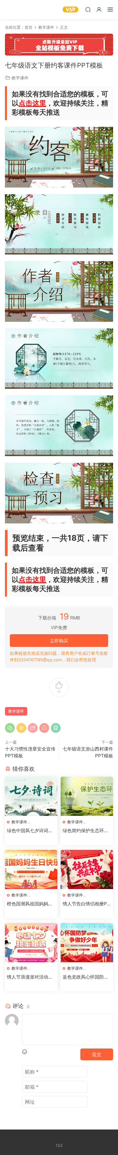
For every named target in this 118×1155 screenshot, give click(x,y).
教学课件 (20, 77)
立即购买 (59, 640)
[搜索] (88, 9)
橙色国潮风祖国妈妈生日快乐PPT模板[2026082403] (30, 904)
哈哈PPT (15, 10)
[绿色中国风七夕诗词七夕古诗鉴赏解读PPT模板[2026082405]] (31, 796)
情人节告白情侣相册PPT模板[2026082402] (86, 904)
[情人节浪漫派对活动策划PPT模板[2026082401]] (31, 942)
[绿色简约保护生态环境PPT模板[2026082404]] (87, 796)
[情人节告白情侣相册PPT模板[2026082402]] (87, 869)
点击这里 (32, 103)
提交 (96, 1054)
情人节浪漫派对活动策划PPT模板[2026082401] (30, 977)
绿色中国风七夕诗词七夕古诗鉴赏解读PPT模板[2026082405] (30, 831)
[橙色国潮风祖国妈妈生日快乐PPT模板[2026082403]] (31, 869)
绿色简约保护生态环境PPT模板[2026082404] (85, 831)
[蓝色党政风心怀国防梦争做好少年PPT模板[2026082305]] (87, 942)
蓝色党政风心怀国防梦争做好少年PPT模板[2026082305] (87, 977)
